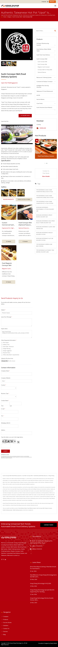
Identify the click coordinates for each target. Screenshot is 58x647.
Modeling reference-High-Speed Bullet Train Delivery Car (45, 221)
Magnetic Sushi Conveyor (44, 67)
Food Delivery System (31, 508)
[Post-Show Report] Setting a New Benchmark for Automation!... (43, 567)
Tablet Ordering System (17, 510)
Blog (4, 634)
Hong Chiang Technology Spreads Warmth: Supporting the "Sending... (42, 591)
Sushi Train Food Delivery (43, 55)
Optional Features (42, 72)
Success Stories (7, 622)
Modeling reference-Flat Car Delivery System (44, 239)
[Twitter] (3, 559)
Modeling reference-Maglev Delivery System (44, 233)
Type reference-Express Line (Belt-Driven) (44, 245)
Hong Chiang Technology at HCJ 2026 (40, 583)
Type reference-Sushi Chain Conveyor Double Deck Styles (44, 196)
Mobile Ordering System (7, 510)
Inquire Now (26, 115)
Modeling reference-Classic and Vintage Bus (45, 227)
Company (5, 616)
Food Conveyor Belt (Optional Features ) (25, 224)
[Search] (55, 31)
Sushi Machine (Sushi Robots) (44, 107)
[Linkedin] (5, 559)
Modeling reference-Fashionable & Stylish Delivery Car (45, 209)
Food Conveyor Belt (42, 64)
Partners (5, 631)
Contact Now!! (48, 525)
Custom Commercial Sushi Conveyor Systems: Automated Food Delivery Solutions (8, 224)
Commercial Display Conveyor (45, 81)
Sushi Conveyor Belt (17, 16)
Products (5, 619)
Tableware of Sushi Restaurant (45, 91)
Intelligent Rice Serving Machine (43, 86)
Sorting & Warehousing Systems (43, 44)
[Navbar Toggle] (55, 5)
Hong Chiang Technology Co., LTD (18, 643)
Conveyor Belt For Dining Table (45, 69)
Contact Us (31, 510)
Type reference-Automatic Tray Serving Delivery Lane (45, 251)
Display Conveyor (48, 508)
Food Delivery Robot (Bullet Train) (44, 50)
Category (9, 16)
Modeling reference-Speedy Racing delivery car (44, 216)
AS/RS (38, 95)
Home (4, 16)
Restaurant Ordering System (44, 77)
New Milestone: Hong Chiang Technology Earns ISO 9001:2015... (43, 576)
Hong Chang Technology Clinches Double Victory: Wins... (41, 599)
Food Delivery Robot (23, 508)
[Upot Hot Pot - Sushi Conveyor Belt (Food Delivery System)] (4, 192)
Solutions (5, 625)
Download (42, 128)
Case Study (40, 103)
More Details (46, 176)
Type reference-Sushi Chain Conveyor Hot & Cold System (44, 202)
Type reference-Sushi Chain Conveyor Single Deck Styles (44, 190)
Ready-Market (53, 643)
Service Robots (40, 99)
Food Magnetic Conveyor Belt (7, 264)
